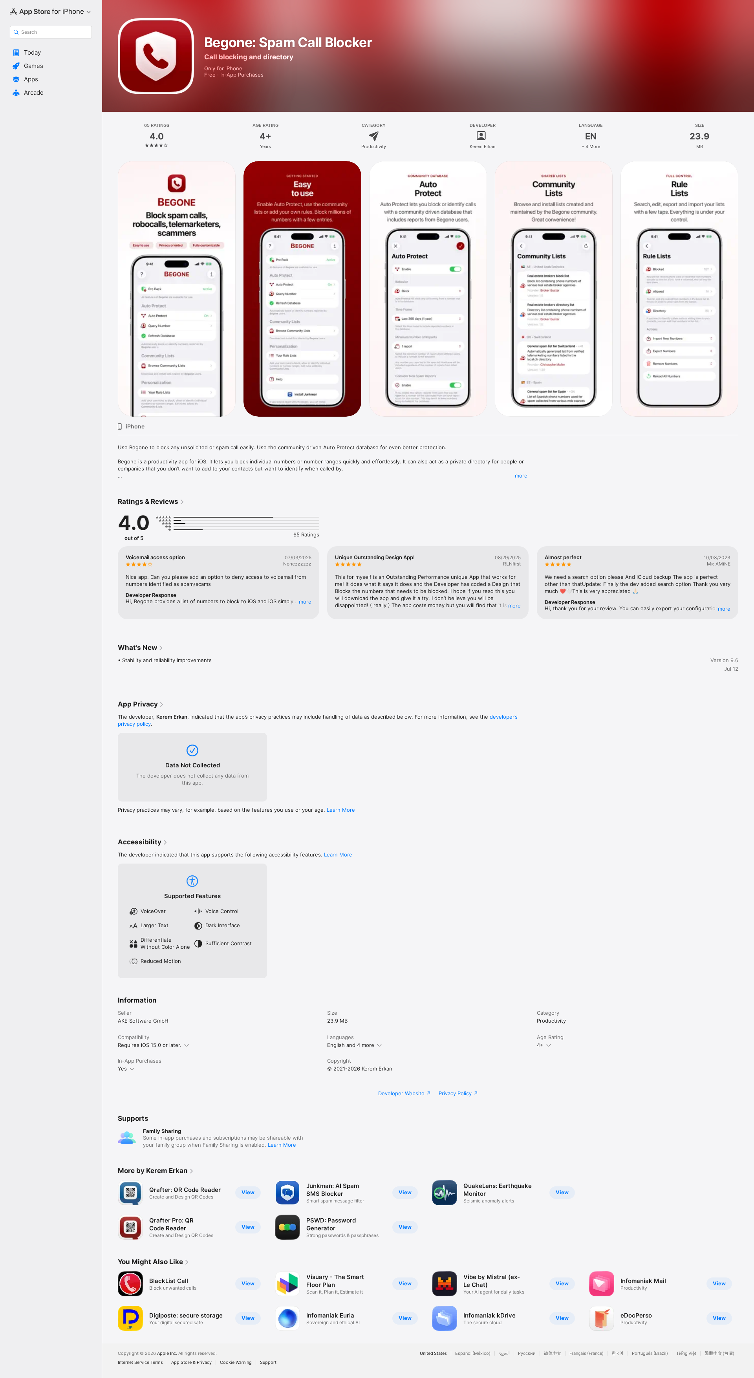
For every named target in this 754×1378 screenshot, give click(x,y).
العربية (504, 1353)
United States (433, 1353)
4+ (540, 1045)
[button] (51, 53)
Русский (527, 1353)
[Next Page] (746, 288)
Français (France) (586, 1353)
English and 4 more (350, 1045)
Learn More (341, 810)
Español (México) (472, 1353)
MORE (305, 601)
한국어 (618, 1353)
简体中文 (552, 1353)
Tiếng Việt (686, 1353)
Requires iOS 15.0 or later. (149, 1045)
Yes (122, 1068)
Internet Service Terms (140, 1362)
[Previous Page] (109, 288)
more (521, 475)
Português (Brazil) (650, 1353)
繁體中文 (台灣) (719, 1353)
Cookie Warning (236, 1362)
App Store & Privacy (191, 1362)
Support (268, 1362)
